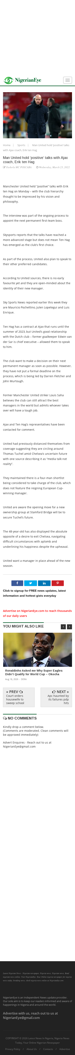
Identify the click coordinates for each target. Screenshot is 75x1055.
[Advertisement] (37, 37)
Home (7, 145)
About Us (32, 1049)
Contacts (48, 1049)
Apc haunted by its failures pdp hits (58, 699)
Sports (21, 145)
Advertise (64, 1049)
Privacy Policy (12, 1049)
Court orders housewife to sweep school (15, 699)
